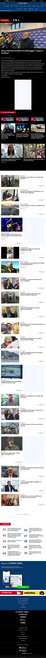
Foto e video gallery (8, 112)
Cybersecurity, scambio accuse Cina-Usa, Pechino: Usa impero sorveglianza (22, 135)
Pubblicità (23, 632)
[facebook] (5, 0)
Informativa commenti (23, 638)
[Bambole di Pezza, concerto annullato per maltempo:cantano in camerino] (10, 500)
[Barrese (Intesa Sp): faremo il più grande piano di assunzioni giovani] (10, 328)
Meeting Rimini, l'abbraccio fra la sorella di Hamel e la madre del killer (31, 339)
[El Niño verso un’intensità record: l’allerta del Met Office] (10, 400)
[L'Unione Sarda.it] (23, 3)
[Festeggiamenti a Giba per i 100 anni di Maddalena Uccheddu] (10, 253)
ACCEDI (41, 1)
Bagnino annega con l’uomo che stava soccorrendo (14, 541)
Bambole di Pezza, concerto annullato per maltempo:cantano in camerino (30, 496)
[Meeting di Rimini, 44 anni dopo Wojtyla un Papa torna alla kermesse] (11, 372)
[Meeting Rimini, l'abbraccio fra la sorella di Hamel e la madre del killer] (10, 342)
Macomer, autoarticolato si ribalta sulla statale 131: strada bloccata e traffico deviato (35, 541)
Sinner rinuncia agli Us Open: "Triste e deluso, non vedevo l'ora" (10, 453)
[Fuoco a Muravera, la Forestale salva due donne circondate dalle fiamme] (10, 267)
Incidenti (25, 8)
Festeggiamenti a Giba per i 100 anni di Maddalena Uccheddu (30, 249)
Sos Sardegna (19, 8)
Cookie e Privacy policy (23, 627)
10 (19, 514)
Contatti (23, 634)
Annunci (42, 6)
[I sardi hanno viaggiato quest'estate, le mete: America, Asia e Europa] (12, 151)
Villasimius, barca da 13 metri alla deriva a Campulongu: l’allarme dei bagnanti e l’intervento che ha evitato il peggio (15, 535)
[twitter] (4, 0)
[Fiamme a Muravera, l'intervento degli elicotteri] (10, 209)
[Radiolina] (34, 593)
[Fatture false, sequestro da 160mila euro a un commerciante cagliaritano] (10, 195)
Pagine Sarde (23, 607)
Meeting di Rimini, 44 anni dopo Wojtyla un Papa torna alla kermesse (11, 382)
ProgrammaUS (6, 6)
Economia (33, 6)
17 (27, 514)
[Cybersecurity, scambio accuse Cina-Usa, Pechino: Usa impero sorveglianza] (23, 128)
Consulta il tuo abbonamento (23, 598)
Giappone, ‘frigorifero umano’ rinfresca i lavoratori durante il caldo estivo (30, 294)
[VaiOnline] (23, 620)
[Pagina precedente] (29, 514)
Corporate (23, 640)
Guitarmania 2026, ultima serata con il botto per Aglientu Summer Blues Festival (11, 235)
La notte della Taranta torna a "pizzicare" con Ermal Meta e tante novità (31, 410)
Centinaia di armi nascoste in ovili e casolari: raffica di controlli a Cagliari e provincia (36, 536)
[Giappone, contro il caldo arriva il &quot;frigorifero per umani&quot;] (10, 181)
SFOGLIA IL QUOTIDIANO (5, 10)
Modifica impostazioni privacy (23, 636)
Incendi (36, 8)
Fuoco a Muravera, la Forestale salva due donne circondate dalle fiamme (32, 263)
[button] (11, 20)
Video (12, 6)
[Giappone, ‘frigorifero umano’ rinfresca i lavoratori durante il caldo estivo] (10, 297)
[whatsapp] (7, 0)
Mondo (24, 6)
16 (26, 514)
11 (20, 514)
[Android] (23, 650)
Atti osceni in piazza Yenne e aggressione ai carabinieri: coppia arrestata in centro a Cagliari (14, 547)
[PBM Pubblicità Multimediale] (23, 622)
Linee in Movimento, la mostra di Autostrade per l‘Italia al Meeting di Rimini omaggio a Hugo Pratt (37, 136)
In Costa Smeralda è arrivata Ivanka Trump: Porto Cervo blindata (35, 553)
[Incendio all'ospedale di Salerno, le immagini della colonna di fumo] (10, 356)
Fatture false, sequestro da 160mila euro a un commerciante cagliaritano (31, 192)
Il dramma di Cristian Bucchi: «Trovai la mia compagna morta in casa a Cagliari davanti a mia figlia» (35, 530)
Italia (21, 6)
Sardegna (16, 6)
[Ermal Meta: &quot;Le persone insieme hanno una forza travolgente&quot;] (10, 283)
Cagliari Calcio (30, 8)
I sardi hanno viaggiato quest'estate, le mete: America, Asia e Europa (11, 160)
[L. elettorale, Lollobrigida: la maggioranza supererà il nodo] (10, 486)
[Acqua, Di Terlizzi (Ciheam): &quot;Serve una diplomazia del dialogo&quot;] (10, 312)
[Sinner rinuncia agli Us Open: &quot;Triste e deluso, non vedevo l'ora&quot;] (11, 443)
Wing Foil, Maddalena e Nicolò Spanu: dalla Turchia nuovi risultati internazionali (8, 136)
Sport (38, 6)
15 (25, 514)
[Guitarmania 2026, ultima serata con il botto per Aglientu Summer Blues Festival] (11, 225)
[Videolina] (11, 592)
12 (21, 514)
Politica (29, 6)
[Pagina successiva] (16, 514)
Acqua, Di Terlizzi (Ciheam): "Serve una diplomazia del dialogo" (30, 308)
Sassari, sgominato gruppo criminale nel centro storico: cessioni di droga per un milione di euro (36, 547)
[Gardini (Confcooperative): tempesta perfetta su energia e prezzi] (10, 472)
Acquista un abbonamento (23, 600)
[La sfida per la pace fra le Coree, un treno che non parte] (10, 428)
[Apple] (23, 647)
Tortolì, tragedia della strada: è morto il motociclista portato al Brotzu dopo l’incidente (14, 529)
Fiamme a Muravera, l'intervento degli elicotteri (32, 205)
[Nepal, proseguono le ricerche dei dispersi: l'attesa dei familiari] (34, 151)
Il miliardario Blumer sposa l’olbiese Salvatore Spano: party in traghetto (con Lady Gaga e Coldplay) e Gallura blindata (14, 553)
